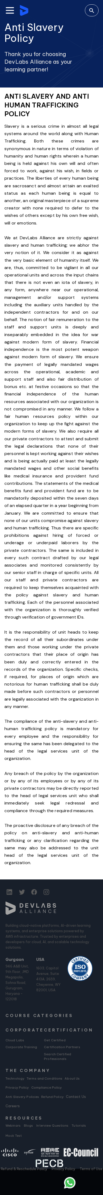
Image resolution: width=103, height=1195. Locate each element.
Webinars (13, 1125)
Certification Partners (62, 1047)
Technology (14, 1078)
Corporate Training (21, 1047)
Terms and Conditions (44, 1078)
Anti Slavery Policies (22, 1097)
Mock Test (13, 1136)
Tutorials (79, 1125)
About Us (72, 1078)
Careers (12, 1106)
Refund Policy (52, 1097)
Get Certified (54, 1040)
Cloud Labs (14, 1040)
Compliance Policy (46, 1087)
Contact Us (76, 1097)
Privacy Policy (17, 1087)
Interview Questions (52, 1125)
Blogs (28, 1125)
